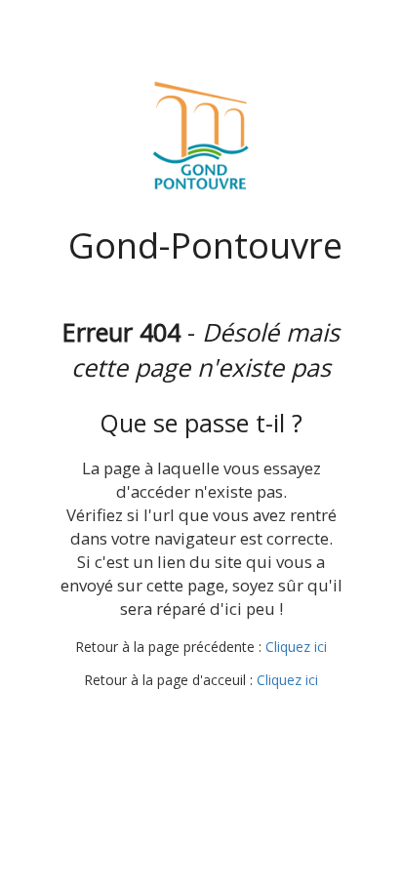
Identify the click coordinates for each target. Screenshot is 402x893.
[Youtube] (216, 717)
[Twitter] (180, 717)
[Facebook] (144, 717)
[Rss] (252, 717)
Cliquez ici (296, 646)
